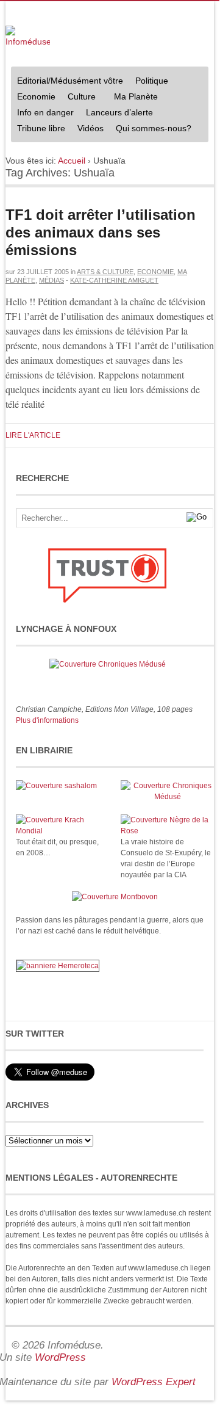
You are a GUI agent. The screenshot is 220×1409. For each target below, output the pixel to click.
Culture (79, 98)
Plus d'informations (47, 720)
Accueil (71, 160)
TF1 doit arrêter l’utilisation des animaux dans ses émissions (100, 232)
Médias (51, 280)
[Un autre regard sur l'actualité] (27, 37)
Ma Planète (136, 96)
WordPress (60, 1357)
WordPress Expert (154, 1382)
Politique (148, 82)
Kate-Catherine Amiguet (114, 280)
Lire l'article (32, 435)
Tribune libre (41, 128)
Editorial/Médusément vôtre (70, 80)
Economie (36, 96)
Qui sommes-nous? (150, 129)
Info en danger (45, 112)
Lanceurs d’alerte (119, 112)
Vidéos (90, 128)
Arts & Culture (105, 271)
